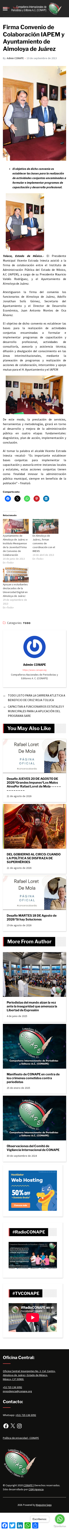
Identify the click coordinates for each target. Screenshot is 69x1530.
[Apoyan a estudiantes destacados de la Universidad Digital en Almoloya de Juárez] (16, 575)
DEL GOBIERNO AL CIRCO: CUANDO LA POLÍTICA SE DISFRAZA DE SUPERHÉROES (34, 858)
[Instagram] (19, 1426)
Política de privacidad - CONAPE (21, 1438)
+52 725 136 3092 (12, 1387)
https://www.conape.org (34, 669)
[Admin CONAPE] (34, 647)
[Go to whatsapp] (60, 1519)
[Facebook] (6, 1426)
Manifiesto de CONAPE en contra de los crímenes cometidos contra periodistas (33, 1078)
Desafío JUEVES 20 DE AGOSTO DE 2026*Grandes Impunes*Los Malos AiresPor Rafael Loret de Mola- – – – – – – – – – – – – (34, 784)
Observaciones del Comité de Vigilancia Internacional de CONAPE (33, 1148)
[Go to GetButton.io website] (60, 1526)
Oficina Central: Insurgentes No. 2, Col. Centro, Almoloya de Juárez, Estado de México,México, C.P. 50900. (29, 1375)
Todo (27, 623)
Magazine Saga (44, 1505)
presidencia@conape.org (17, 1391)
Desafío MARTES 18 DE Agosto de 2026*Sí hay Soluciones (32, 917)
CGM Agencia (36, 1489)
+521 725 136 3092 (26, 1415)
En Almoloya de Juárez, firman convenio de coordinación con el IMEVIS (44, 543)
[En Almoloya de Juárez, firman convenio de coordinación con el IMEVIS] (45, 526)
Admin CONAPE (15, 58)
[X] (13, 1426)
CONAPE (28, 1485)
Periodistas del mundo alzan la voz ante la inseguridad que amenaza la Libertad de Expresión (32, 1006)
